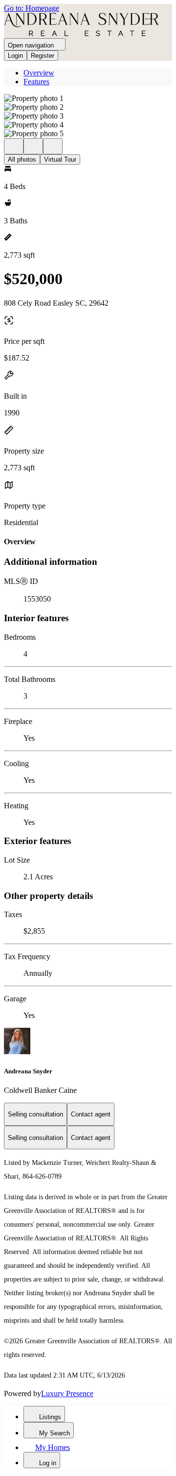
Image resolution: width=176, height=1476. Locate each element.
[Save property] (33, 146)
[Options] (13, 146)
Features (36, 81)
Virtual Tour (60, 159)
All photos (22, 159)
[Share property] (53, 146)
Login (15, 55)
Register (42, 55)
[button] (88, 98)
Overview (38, 73)
